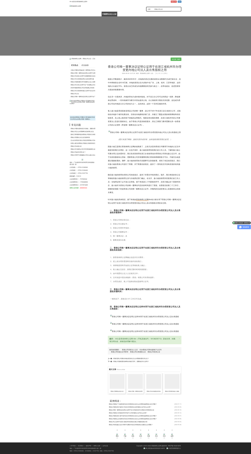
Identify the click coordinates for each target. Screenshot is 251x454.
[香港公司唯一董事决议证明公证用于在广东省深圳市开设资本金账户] (135, 381)
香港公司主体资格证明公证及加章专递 (82, 79)
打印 (165, 73)
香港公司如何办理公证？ (78, 152)
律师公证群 (96, 446)
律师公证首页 (77, 14)
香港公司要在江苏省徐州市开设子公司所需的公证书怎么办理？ (128, 413)
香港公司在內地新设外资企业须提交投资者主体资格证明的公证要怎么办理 (154, 391)
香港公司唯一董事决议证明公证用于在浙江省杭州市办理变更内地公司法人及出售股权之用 (144, 68)
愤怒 (132, 436)
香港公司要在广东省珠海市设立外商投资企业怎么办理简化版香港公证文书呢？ (133, 404)
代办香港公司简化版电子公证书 (150, 349)
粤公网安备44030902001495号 (155, 448)
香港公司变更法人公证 (130, 349)
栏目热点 (74, 65)
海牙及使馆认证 (141, 14)
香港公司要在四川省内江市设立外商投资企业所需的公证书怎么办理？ (130, 407)
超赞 (172, 436)
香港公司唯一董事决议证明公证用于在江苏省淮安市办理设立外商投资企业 (131, 410)
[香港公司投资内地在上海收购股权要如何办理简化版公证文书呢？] (172, 381)
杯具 (140, 436)
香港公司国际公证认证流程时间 (80, 137)
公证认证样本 (157, 14)
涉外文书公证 (125, 14)
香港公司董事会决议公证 (117, 391)
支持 (164, 436)
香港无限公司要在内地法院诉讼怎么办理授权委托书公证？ (131, 358)
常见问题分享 (173, 14)
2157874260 (84, 185)
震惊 (117, 436)
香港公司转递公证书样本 (119, 352)
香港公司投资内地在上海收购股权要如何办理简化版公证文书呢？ (172, 391)
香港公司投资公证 (154, 352)
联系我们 (81, 446)
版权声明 (88, 446)
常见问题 (76, 124)
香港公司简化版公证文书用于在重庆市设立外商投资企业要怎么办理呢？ (131, 425)
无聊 (148, 436)
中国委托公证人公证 (109, 14)
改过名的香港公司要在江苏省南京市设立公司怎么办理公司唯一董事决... (82, 118)
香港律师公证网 (76, 59)
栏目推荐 (85, 65)
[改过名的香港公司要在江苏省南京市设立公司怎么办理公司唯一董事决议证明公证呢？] (82, 107)
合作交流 (105, 446)
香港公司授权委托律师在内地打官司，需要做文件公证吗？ (131, 361)
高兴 (156, 436)
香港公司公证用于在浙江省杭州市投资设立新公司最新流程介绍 (128, 422)
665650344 (83, 188)
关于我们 (73, 446)
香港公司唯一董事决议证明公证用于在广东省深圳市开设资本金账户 (135, 391)
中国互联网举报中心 (174, 448)
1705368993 (84, 182)
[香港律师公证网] (92, 6)
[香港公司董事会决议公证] (117, 381)
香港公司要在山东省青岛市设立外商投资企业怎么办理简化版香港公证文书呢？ (133, 419)
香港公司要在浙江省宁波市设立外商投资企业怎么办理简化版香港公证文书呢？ (133, 416)
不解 (125, 436)
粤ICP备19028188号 (174, 446)
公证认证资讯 (93, 14)
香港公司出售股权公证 (138, 352)
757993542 (83, 179)
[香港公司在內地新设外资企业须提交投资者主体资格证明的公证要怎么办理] (153, 381)
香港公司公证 (87, 59)
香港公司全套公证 (76, 146)
